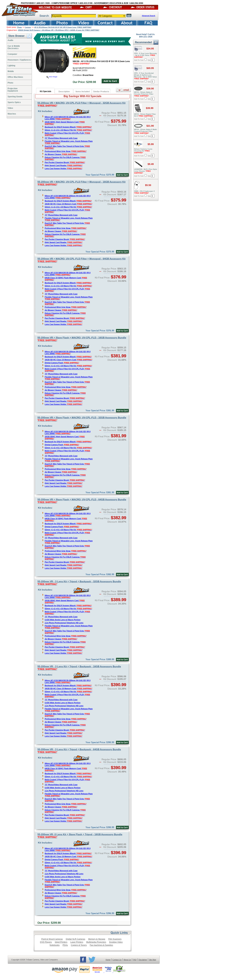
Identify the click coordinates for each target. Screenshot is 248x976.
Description (64, 91)
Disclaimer (143, 960)
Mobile (11, 71)
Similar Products (101, 91)
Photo (19, 27)
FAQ (135, 960)
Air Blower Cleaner (61, 154)
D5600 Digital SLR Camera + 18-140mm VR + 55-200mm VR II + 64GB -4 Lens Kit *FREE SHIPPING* (58, 30)
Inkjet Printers (61, 942)
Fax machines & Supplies (101, 945)
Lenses (28, 27)
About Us (127, 960)
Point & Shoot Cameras (52, 939)
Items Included (83, 91)
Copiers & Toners (79, 945)
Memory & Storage (96, 939)
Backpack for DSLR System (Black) (68, 127)
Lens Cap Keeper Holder (63, 168)
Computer (12, 54)
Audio (10, 40)
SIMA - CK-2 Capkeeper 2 (144, 192)
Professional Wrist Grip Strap (66, 151)
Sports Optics (14, 102)
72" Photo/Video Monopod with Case (61, 138)
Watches (12, 114)
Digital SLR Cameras (75, 939)
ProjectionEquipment (13, 89)
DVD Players (46, 942)
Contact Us (117, 960)
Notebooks (55, 945)
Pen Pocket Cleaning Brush (65, 162)
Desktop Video (116, 942)
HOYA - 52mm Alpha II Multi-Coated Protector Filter (145, 131)
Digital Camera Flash (62, 363)
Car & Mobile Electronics (14, 47)
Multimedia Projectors (96, 942)
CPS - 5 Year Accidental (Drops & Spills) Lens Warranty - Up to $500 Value (145, 76)
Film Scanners (114, 939)
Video (10, 108)
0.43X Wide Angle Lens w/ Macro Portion (62, 620)
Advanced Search (148, 16)
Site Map (152, 960)
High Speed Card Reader (63, 165)
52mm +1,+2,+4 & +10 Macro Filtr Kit (68, 130)
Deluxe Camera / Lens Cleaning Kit (143, 151)
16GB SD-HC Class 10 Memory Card (68, 204)
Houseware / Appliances (19, 60)
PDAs (65, 945)
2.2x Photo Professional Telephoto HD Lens (64, 623)
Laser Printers (76, 942)
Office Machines (15, 77)
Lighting (11, 65)
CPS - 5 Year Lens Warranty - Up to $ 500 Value (145, 55)
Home (108, 960)
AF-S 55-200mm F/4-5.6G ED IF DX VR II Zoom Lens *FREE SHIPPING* (63, 27)
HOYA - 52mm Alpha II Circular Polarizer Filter (143, 94)
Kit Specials (45, 91)
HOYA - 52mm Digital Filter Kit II (145, 115)
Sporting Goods (15, 96)
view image (53, 77)
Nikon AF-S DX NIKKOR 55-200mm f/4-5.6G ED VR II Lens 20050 (67, 118)
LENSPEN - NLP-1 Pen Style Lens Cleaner (145, 171)
